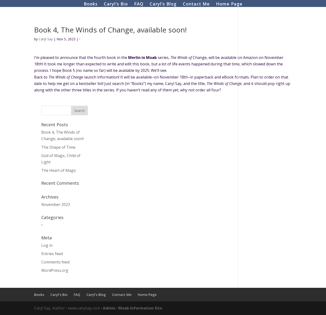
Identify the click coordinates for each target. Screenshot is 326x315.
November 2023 (55, 204)
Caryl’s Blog (163, 4)
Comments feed (55, 262)
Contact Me (196, 4)
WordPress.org (54, 270)
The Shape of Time (58, 147)
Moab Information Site (140, 308)
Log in (47, 245)
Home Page (229, 4)
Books (91, 4)
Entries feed (52, 253)
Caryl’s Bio (116, 4)
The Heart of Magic (58, 170)
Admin (109, 308)
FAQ (138, 4)
